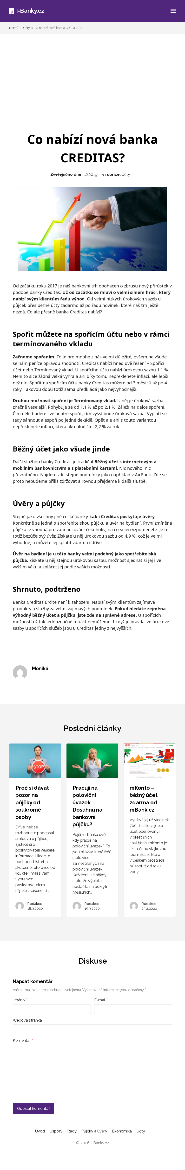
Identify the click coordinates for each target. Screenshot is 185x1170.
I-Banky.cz (30, 10)
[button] (173, 11)
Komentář (23, 1040)
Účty (126, 174)
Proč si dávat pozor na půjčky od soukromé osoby (32, 802)
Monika (40, 668)
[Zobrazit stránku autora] (20, 672)
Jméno (20, 1000)
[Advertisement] (92, 81)
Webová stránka (27, 1020)
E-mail (101, 1000)
